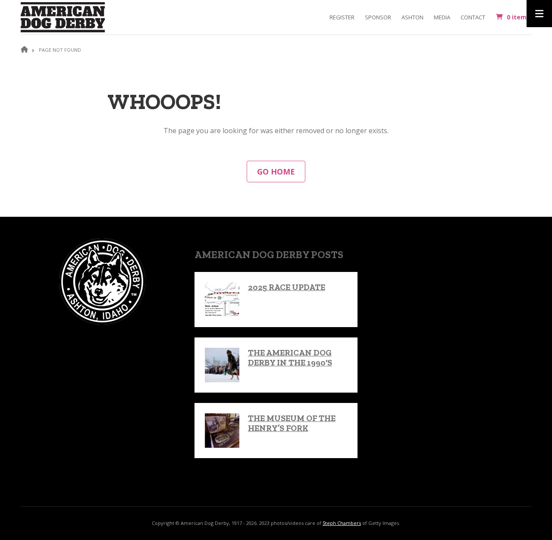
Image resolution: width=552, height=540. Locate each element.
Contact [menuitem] (473, 17)
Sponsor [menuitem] (378, 17)
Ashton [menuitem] (412, 17)
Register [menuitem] (341, 17)
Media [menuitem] (442, 17)
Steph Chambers (342, 523)
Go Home (276, 171)
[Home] (63, 16)
